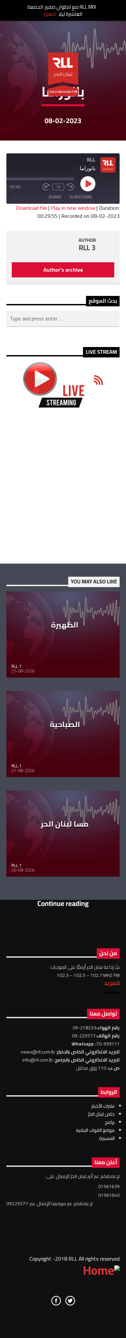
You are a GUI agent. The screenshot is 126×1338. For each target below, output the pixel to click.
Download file (31, 208)
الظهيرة (64, 625)
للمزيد (112, 983)
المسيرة (107, 1138)
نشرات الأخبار (103, 1106)
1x (58, 187)
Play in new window (73, 208)
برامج (110, 1122)
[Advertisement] (63, 485)
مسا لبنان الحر (65, 824)
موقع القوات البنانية (95, 1130)
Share (55, 197)
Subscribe (81, 197)
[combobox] (63, 319)
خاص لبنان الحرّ (101, 1114)
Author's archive (63, 270)
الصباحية (65, 724)
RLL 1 (16, 666)
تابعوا (50, 14)
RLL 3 (87, 247)
